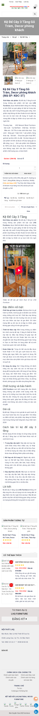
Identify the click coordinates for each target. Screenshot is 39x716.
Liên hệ (26, 2)
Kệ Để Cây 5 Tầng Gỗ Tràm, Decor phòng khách (9, 537)
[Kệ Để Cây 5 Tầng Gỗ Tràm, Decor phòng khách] (10, 529)
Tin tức (11, 2)
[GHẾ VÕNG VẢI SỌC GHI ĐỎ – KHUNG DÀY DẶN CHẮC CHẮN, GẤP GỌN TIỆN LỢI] (8, 566)
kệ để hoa (21, 198)
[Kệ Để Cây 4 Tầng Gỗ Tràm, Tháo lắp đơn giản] (28, 529)
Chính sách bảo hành (11, 675)
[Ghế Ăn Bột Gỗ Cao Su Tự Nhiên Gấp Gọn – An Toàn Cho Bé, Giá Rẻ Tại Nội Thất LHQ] (8, 588)
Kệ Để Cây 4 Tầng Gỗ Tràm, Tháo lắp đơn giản (28, 537)
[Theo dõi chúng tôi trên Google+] (16, 705)
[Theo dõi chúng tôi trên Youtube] (11, 705)
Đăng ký (19, 619)
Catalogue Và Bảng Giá (19, 691)
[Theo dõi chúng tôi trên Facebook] (6, 705)
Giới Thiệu (18, 2)
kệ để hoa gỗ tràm (15, 200)
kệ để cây (14, 198)
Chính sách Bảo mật (28, 675)
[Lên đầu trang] (35, 693)
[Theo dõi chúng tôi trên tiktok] (32, 705)
